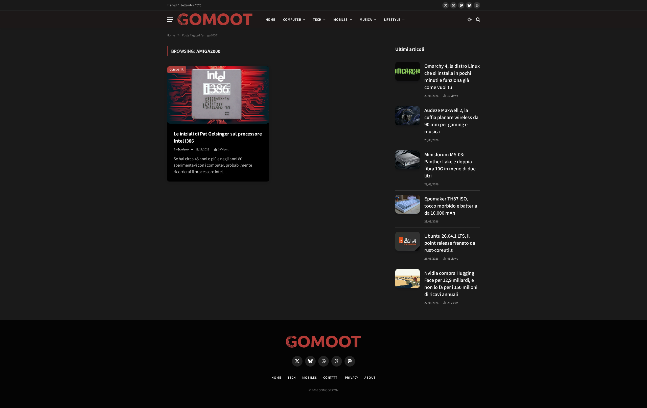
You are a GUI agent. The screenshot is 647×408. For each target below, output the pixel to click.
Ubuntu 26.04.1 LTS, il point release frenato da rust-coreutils (449, 243)
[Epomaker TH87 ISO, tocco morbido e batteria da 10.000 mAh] (407, 204)
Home (270, 19)
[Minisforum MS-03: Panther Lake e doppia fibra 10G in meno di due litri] (407, 159)
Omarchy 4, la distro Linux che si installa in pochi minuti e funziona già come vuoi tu (452, 76)
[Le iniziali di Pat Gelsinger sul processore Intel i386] (218, 95)
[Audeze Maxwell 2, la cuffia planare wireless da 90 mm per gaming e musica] (407, 115)
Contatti (331, 377)
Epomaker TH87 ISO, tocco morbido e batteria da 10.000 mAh (450, 205)
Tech (317, 19)
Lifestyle (392, 19)
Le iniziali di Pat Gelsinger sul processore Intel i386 (218, 137)
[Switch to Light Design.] (470, 19)
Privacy (351, 377)
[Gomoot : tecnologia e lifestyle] (215, 19)
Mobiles (340, 19)
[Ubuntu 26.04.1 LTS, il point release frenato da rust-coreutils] (407, 241)
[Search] (477, 19)
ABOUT (370, 377)
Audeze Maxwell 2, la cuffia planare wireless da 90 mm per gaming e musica (451, 121)
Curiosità (177, 69)
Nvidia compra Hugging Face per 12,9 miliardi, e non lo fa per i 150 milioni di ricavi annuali (450, 284)
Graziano (183, 149)
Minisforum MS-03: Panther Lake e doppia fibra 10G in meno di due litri (450, 165)
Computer (292, 19)
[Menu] (170, 19)
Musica (366, 19)
